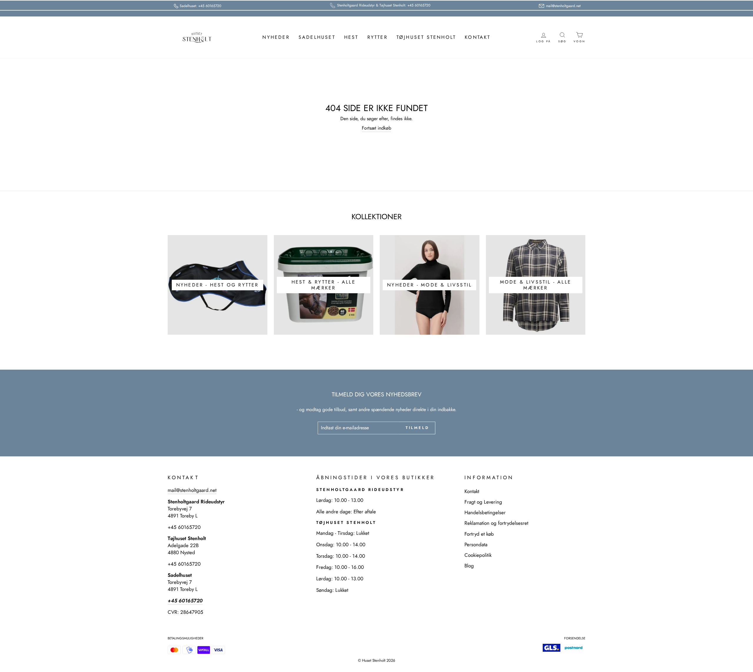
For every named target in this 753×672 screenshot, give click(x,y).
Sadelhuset (317, 37)
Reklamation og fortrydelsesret (496, 523)
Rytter (377, 37)
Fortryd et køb (479, 533)
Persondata (475, 544)
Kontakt (477, 37)
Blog (469, 565)
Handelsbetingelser (485, 512)
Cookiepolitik (478, 555)
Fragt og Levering (483, 501)
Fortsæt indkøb (376, 128)
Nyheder (275, 37)
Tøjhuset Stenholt (426, 37)
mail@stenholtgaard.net (192, 490)
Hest (351, 37)
